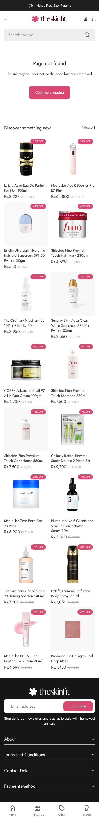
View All (88, 127)
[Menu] (6, 19)
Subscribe (78, 706)
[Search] (87, 34)
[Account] (85, 19)
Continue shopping (49, 92)
